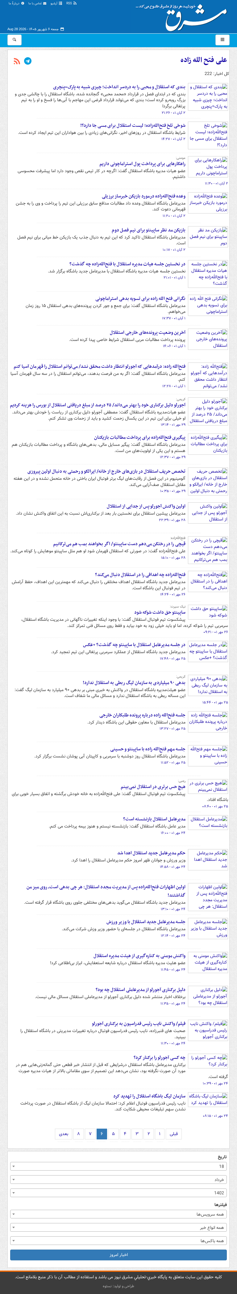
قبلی (174, 1133)
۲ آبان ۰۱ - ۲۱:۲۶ (173, 113)
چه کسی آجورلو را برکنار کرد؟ (159, 1058)
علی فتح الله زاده (204, 60)
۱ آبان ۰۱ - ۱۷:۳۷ (173, 318)
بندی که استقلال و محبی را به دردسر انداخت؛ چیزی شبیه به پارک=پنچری (119, 87)
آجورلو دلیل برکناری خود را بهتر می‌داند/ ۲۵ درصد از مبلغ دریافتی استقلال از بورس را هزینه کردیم (97, 405)
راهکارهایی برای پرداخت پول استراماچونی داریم (142, 164)
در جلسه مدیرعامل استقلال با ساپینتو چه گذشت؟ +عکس (134, 645)
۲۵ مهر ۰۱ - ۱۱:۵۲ (173, 762)
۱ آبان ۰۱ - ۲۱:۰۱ (174, 277)
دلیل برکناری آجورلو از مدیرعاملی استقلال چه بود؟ (140, 990)
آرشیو (54, 3)
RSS (69, 3)
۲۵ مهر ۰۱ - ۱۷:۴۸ (172, 659)
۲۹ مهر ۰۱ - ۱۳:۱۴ (173, 425)
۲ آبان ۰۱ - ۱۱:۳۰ (216, 183)
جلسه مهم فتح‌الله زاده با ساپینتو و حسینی (147, 749)
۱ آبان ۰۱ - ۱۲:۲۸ (173, 386)
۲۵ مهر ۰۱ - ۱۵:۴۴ (215, 702)
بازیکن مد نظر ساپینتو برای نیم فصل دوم (148, 230)
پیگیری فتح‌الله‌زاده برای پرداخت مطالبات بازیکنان (139, 437)
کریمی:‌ (180, 399)
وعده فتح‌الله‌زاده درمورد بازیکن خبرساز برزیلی (143, 196)
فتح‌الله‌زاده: (177, 538)
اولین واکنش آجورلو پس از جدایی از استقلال (146, 506)
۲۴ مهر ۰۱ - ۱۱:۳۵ (172, 1003)
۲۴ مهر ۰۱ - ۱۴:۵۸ (172, 867)
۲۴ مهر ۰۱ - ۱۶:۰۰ (173, 833)
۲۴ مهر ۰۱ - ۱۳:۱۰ (173, 909)
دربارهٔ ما (14, 3)
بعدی (63, 1133)
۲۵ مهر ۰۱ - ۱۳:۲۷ (172, 729)
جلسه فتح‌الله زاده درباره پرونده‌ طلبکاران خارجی (142, 715)
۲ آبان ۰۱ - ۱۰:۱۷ (174, 250)
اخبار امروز (119, 1254)
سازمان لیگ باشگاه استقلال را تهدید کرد (149, 1096)
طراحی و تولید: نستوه (118, 1286)
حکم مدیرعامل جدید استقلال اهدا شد (151, 853)
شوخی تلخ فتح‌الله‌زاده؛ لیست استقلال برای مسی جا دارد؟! (132, 126)
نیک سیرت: (177, 606)
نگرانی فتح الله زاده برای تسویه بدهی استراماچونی (140, 299)
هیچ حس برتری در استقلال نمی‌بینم (153, 787)
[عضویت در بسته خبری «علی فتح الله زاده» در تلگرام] (28, 61)
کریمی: (180, 676)
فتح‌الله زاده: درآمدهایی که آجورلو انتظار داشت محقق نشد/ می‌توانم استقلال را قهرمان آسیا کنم (99, 367)
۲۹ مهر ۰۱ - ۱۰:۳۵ (172, 491)
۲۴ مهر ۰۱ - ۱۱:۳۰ (173, 1043)
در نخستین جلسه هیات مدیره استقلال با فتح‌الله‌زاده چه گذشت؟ (127, 264)
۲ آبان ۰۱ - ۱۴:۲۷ (173, 139)
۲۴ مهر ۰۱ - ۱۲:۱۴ (173, 936)
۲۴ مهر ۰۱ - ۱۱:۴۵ (173, 970)
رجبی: (181, 781)
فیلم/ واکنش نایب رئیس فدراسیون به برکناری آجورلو (138, 1024)
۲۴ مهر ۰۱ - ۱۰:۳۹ (215, 1083)
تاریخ (222, 1157)
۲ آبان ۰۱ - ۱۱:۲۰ (174, 216)
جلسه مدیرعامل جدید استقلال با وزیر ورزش (145, 922)
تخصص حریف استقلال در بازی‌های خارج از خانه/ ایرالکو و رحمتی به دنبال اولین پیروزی (106, 471)
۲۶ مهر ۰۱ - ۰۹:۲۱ (215, 632)
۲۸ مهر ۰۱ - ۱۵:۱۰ (173, 558)
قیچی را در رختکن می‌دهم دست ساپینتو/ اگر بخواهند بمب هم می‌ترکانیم (119, 544)
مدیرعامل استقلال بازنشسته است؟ (154, 819)
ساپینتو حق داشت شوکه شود (159, 612)
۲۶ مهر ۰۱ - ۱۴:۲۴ (172, 594)
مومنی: (180, 158)
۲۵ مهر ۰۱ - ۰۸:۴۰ (215, 806)
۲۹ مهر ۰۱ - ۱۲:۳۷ (172, 457)
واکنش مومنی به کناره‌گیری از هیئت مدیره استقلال (139, 956)
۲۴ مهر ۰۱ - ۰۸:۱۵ (215, 1116)
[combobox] (118, 1166)
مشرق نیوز (183, 15)
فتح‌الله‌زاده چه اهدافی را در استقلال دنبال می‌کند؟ (140, 575)
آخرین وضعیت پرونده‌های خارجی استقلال (147, 333)
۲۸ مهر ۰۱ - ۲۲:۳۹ (172, 520)
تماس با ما (35, 3)
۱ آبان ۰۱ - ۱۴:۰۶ (174, 346)
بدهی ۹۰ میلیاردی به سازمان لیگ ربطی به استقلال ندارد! (134, 683)
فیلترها (220, 1205)
